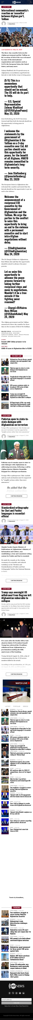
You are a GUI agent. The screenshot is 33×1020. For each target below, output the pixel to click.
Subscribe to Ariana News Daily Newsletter (16, 1006)
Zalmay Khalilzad (14, 336)
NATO (16, 334)
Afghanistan (17, 331)
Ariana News (12, 24)
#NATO (24, 158)
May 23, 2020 (11, 113)
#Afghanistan (11, 140)
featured (16, 333)
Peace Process (24, 334)
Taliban (4, 336)
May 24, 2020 (11, 254)
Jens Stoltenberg (7, 334)
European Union (7, 333)
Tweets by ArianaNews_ (16, 897)
